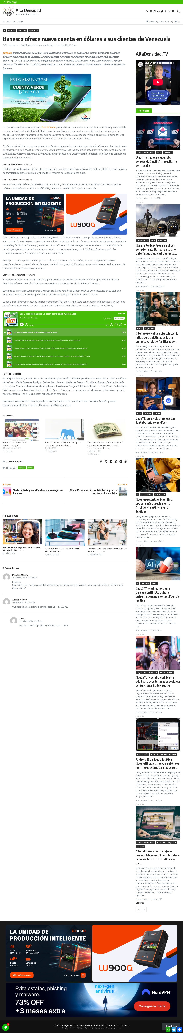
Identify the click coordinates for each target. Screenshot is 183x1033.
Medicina (145, 583)
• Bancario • (124, 1025)
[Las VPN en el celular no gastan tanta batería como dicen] (158, 394)
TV (14, 21)
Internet (157, 413)
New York (153, 672)
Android (154, 754)
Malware (168, 152)
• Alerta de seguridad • (63, 1025)
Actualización (142, 754)
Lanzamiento (142, 240)
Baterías (147, 413)
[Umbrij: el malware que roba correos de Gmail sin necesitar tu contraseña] (158, 133)
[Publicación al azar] (172, 21)
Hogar (139, 328)
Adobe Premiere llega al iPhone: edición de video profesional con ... (21, 548)
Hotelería (161, 842)
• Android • (94, 1025)
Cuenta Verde (49, 127)
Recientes (144, 110)
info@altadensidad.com (111, 1028)
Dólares (30, 468)
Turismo (140, 846)
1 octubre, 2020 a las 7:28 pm (23, 602)
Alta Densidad (28, 10)
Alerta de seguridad (145, 152)
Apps (9, 21)
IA (3, 21)
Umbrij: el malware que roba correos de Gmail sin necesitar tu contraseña (156, 161)
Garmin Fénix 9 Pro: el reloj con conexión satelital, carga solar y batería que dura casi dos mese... (156, 249)
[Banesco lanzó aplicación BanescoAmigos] (22, 430)
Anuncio (11, 30)
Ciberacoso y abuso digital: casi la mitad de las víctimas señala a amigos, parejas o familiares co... (157, 337)
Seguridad (149, 328)
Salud (154, 583)
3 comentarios (11, 45)
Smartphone (160, 494)
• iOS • (102, 1025)
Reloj (153, 240)
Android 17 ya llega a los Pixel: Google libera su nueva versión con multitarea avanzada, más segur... (158, 763)
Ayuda (20, 21)
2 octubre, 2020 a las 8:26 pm (31, 621)
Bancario (22, 30)
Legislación (142, 672)
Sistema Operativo (168, 754)
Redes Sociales (166, 672)
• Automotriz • (112, 1025)
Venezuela (33, 30)
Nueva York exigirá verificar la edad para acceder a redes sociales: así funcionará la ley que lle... (158, 681)
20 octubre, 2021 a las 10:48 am (24, 578)
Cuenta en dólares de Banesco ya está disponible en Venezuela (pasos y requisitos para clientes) (105, 445)
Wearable (162, 240)
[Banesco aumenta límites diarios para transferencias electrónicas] (64, 430)
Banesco (7, 52)
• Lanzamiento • (81, 1025)
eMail (159, 152)
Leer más (140, 202)
